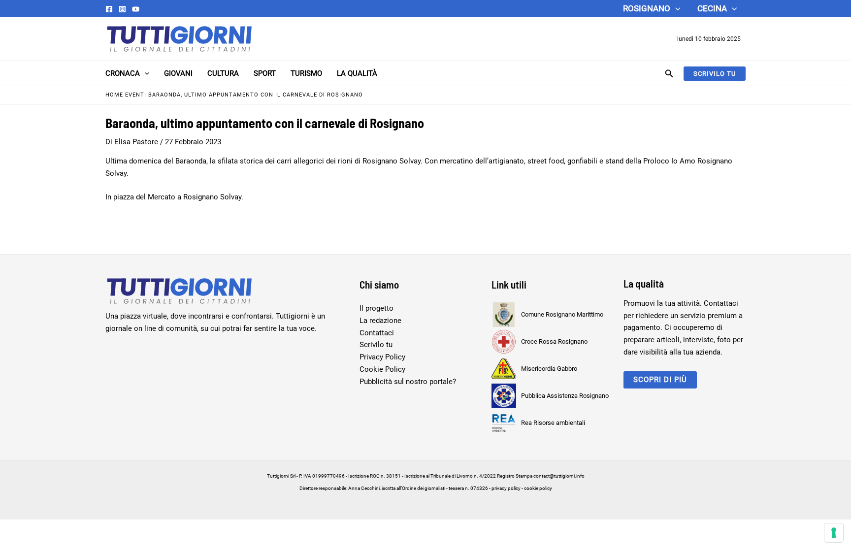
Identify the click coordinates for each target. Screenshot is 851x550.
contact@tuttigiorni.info (559, 476)
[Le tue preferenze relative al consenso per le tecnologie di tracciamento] (833, 532)
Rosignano (646, 8)
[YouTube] (135, 9)
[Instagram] (122, 9)
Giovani (178, 73)
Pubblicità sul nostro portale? (408, 381)
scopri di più (660, 379)
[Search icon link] (669, 74)
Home (114, 95)
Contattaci (377, 332)
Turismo (306, 73)
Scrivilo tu (376, 344)
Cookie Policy (382, 369)
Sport (265, 73)
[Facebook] (109, 9)
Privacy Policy (382, 357)
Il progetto (376, 308)
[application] (675, 8)
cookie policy (538, 488)
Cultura (223, 73)
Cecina (712, 8)
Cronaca (122, 73)
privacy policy (506, 488)
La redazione (380, 320)
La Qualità (357, 73)
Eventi (135, 95)
